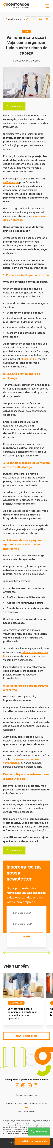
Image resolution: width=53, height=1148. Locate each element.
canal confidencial (26, 1111)
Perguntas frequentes (26, 1095)
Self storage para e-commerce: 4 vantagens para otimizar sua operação (22, 1013)
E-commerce (16, 1002)
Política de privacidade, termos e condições (26, 1103)
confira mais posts (18, 19)
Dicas (26, 31)
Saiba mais (16, 106)
